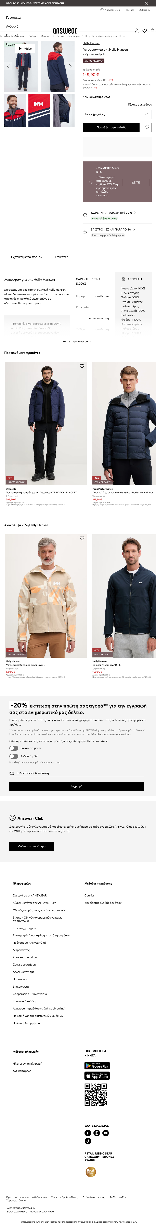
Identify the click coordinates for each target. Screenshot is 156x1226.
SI (37, 1211)
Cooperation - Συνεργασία (30, 994)
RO (34, 1211)
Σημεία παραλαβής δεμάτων (102, 902)
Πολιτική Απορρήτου (26, 1023)
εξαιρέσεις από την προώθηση (113, 733)
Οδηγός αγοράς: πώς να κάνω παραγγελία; (40, 910)
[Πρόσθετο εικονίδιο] (90, 1172)
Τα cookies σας (118, 1197)
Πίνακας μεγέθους (140, 104)
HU (25, 1211)
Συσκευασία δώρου (25, 957)
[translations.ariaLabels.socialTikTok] (87, 1141)
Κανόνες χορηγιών (25, 928)
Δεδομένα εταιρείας (94, 1197)
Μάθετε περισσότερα (31, 846)
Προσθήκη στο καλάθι (111, 127)
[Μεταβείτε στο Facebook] (87, 1133)
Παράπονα (20, 979)
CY (12, 1211)
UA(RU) (49, 1211)
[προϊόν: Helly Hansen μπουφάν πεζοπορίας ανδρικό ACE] (46, 596)
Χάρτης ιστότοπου (16, 1200)
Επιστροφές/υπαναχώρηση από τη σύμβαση (41, 935)
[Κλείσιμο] (146, 3)
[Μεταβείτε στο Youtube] (105, 1133)
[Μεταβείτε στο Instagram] (96, 1133)
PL (31, 1211)
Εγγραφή (76, 786)
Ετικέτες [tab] (61, 257)
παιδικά (12, 35)
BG (8, 1211)
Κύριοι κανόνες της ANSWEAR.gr (34, 902)
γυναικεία (13, 17)
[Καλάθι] (152, 30)
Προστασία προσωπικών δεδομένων (26, 1197)
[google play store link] (97, 1065)
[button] (117, 114)
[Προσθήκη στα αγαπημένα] (147, 127)
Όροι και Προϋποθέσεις (64, 1197)
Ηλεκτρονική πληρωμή (27, 1063)
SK (39, 1211)
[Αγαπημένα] (144, 30)
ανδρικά (12, 26)
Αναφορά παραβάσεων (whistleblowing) (39, 1008)
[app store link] (97, 1075)
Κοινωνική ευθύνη (24, 1001)
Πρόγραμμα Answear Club (30, 942)
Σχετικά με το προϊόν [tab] (26, 257)
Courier (89, 895)
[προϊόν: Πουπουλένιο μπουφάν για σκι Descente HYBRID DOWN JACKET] (46, 423)
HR (22, 1211)
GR (18, 1211)
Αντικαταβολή (22, 1070)
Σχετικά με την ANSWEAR (30, 895)
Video (28, 48)
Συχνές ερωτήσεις (24, 964)
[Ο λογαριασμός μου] (136, 30)
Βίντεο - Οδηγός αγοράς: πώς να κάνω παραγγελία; (37, 919)
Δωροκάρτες (21, 950)
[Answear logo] (65, 31)
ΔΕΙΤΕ (136, 182)
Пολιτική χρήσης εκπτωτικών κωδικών (38, 1015)
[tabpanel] (78, 303)
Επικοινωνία (21, 986)
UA (43, 1211)
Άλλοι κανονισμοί (24, 971)
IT (28, 1211)
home (10, 44)
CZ (15, 1211)
